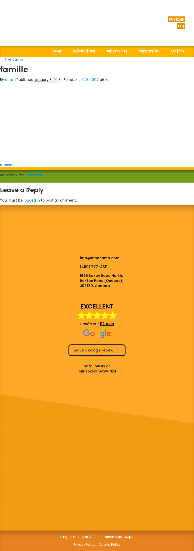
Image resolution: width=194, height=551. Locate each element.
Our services (116, 51)
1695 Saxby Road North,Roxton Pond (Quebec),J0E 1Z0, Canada (101, 280)
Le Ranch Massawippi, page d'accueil (71, 28)
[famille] (78, 120)
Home (57, 51)
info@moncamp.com (99, 257)
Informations (84, 51)
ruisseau (7, 164)
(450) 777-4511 (93, 266)
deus (9, 79)
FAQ (181, 26)
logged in (32, 200)
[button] (97, 321)
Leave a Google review (94, 350)
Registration (149, 51)
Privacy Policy (84, 544)
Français (176, 19)
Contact (178, 51)
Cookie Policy (109, 544)
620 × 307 (90, 79)
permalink (34, 175)
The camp (11, 59)
